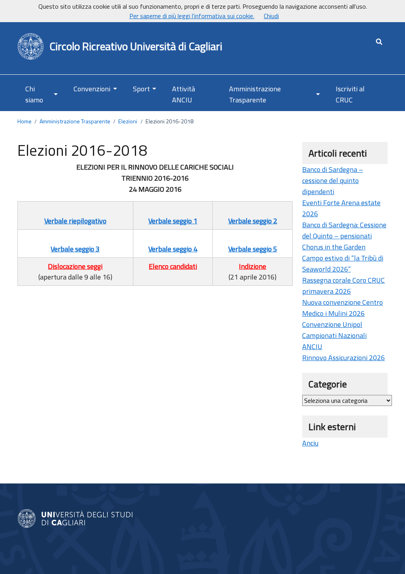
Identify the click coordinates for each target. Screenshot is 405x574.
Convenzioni (92, 88)
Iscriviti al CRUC (350, 94)
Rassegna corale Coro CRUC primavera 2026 (343, 285)
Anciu (310, 443)
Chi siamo (34, 94)
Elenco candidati (173, 266)
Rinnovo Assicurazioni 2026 (343, 357)
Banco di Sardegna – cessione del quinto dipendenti (332, 180)
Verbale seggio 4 (172, 249)
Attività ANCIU (183, 94)
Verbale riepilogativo (75, 220)
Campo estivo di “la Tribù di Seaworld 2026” (342, 263)
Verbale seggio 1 (172, 220)
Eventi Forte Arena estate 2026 (341, 208)
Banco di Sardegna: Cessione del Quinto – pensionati (344, 230)
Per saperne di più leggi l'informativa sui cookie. (191, 16)
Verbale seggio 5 (252, 249)
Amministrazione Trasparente (255, 94)
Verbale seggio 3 (75, 249)
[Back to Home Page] (31, 46)
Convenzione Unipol (332, 324)
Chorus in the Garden (333, 247)
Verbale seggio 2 (252, 220)
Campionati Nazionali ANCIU (334, 341)
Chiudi (271, 16)
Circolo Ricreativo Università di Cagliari (135, 46)
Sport (141, 88)
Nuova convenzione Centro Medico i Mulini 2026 (342, 308)
